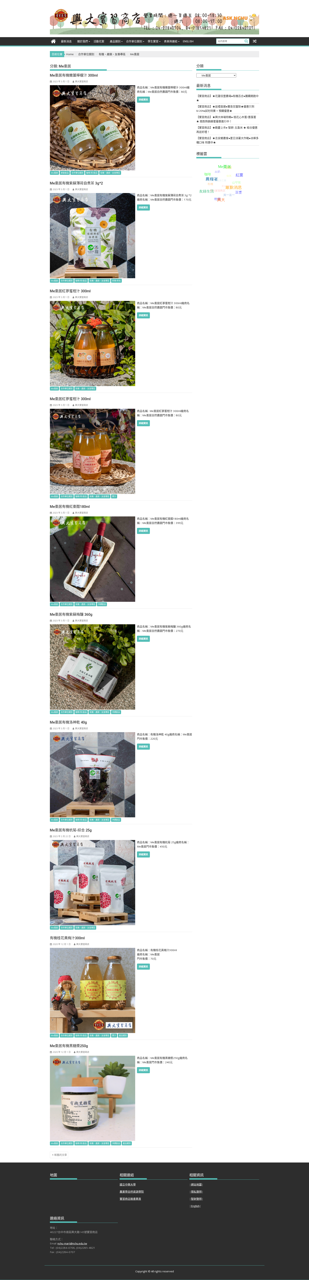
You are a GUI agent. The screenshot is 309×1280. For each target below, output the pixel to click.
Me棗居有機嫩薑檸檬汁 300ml (74, 75)
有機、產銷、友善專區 (110, 172)
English (188, 41)
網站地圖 (196, 1184)
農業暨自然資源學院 (132, 1191)
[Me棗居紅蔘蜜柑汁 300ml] (92, 303)
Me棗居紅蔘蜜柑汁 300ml (70, 291)
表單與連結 (170, 41)
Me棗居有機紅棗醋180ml (70, 506)
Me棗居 (54, 172)
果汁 (114, 496)
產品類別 (115, 41)
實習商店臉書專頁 (130, 1199)
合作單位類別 (77, 172)
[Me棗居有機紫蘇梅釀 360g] (92, 626)
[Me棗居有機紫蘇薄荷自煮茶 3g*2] (92, 195)
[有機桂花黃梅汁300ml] (92, 950)
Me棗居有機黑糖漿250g (69, 1046)
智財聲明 (196, 1199)
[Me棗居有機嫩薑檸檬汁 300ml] (92, 87)
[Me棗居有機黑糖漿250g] (92, 1058)
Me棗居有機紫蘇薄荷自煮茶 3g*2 (76, 183)
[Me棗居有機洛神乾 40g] (92, 734)
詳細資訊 (143, 99)
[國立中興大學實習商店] (53, 40)
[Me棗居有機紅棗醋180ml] (92, 518)
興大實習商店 (81, 81)
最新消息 (66, 41)
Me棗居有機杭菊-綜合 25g (71, 830)
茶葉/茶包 (116, 280)
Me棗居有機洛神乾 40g (68, 722)
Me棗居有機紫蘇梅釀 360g (71, 614)
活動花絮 (99, 41)
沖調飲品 (102, 604)
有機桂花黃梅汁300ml (67, 938)
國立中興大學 (128, 1184)
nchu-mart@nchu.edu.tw (72, 1243)
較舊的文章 (60, 1154)
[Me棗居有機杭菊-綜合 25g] (92, 842)
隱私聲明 (196, 1191)
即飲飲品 (65, 172)
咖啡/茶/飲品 (91, 172)
